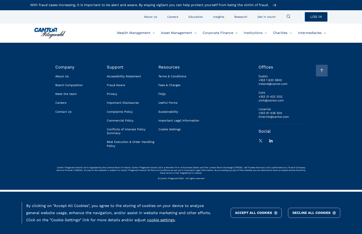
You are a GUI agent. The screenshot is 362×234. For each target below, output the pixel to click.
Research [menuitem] (240, 16)
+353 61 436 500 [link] (270, 113)
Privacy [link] (112, 94)
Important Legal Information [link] (178, 120)
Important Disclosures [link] (123, 102)
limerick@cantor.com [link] (274, 116)
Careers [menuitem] (172, 16)
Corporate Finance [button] (218, 33)
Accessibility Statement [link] (124, 76)
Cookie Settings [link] (169, 129)
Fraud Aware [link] (116, 85)
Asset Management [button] (176, 33)
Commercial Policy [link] (120, 120)
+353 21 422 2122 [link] (270, 96)
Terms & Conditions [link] (172, 76)
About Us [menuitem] (150, 16)
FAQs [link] (161, 94)
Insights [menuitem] (218, 16)
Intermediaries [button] (310, 33)
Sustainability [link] (168, 111)
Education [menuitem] (195, 16)
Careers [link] (60, 102)
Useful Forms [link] (167, 102)
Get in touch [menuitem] (266, 16)
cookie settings (161, 220)
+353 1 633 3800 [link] (270, 80)
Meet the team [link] (66, 94)
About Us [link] (62, 76)
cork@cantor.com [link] (271, 100)
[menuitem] (288, 17)
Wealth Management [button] (133, 33)
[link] (50, 33)
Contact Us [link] (63, 111)
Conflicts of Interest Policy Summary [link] (126, 131)
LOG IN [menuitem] (316, 17)
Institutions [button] (253, 33)
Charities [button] (280, 33)
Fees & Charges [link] (169, 85)
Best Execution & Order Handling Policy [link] (130, 143)
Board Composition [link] (69, 85)
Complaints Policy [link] (120, 111)
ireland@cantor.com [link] (273, 83)
